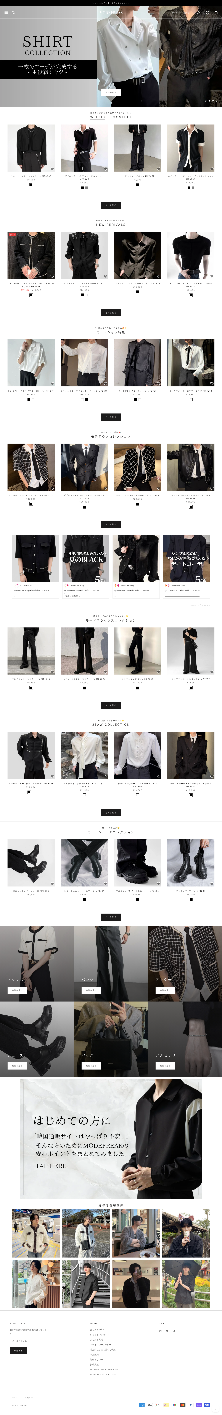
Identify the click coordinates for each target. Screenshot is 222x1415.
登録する (18, 1350)
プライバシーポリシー (100, 1344)
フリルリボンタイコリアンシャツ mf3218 (191, 391)
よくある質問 (96, 1339)
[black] (31, 184)
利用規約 (94, 1354)
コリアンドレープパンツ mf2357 (138, 176)
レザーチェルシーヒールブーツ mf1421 (84, 891)
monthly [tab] (122, 117)
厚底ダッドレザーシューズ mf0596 (31, 891)
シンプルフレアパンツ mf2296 (137, 679)
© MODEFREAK (20, 1405)
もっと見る (111, 205)
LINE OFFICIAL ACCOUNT (103, 1374)
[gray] (86, 187)
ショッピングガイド (99, 1334)
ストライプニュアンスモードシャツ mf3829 (137, 283)
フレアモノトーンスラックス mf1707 (191, 679)
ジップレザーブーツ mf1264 (191, 891)
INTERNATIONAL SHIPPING (104, 1369)
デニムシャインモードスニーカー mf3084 (137, 891)
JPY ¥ (174, 13)
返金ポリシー (96, 1359)
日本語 (187, 13)
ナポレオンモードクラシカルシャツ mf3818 (31, 783)
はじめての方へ (97, 1329)
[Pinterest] (167, 1330)
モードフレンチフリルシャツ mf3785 (137, 391)
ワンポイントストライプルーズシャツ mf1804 (31, 391)
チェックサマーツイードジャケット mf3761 (31, 495)
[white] (86, 295)
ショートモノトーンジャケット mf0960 (31, 176)
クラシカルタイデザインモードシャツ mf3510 (84, 391)
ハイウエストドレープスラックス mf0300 (84, 679)
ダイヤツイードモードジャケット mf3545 (137, 495)
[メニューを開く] (6, 12)
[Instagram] (160, 1330)
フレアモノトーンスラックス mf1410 (31, 679)
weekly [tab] (98, 117)
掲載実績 (94, 1364)
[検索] (13, 12)
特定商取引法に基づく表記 (103, 1349)
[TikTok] (174, 1330)
